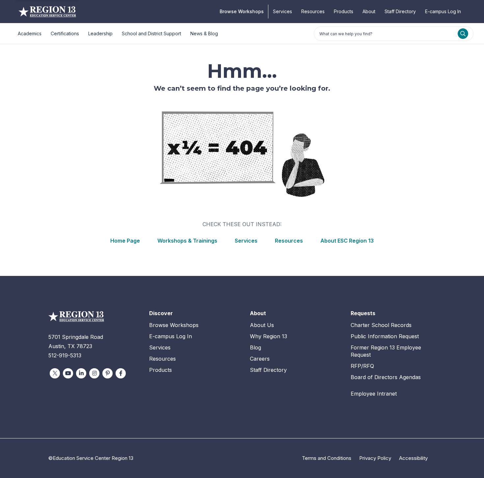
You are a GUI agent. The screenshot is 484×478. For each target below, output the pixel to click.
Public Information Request (385, 336)
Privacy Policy (375, 458)
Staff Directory (400, 11)
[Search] (463, 33)
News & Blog (204, 33)
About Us (262, 325)
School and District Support (151, 33)
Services (282, 11)
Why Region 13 (268, 336)
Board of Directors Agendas (386, 377)
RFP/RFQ (362, 366)
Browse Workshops (242, 11)
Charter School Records (381, 325)
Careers (260, 358)
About (369, 11)
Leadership (100, 33)
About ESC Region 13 (347, 240)
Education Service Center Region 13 (47, 11)
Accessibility (413, 458)
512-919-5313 (64, 355)
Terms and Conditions (326, 458)
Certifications (65, 33)
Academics (29, 33)
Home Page (125, 240)
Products (343, 11)
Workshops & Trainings (187, 240)
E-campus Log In (443, 11)
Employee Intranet (374, 393)
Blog (255, 347)
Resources (313, 11)
